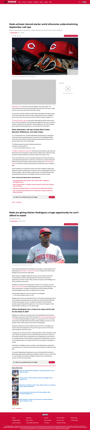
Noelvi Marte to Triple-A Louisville (29, 270)
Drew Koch (14, 32)
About (13, 418)
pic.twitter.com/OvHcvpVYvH (19, 146)
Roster (41, 2)
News (19, 2)
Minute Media (10, 426)
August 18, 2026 (30, 295)
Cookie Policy (74, 420)
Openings (28, 418)
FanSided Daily (16, 420)
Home (13, 202)
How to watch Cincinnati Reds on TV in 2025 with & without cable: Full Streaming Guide (32, 191)
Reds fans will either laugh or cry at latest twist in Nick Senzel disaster (33, 188)
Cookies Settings (61, 422)
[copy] (20, 36)
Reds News (19, 202)
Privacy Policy (47, 420)
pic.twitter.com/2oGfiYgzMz (37, 293)
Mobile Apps (74, 418)
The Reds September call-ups (20, 120)
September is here (17, 106)
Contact (46, 418)
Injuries (46, 2)
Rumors (24, 2)
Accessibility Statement (32, 422)
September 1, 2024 (30, 148)
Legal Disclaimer (16, 422)
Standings (35, 2)
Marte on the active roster (19, 286)
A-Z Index (46, 422)
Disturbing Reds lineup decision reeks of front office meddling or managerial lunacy (31, 181)
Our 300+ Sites (60, 418)
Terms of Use (60, 420)
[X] (81, 1)
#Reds (16, 144)
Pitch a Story (29, 420)
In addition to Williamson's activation (21, 151)
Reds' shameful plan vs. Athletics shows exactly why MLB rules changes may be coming (33, 185)
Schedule (29, 2)
